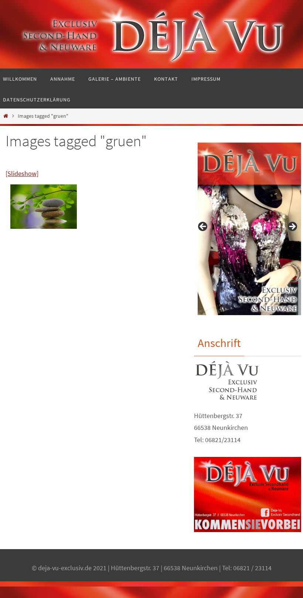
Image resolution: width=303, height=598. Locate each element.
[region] (247, 229)
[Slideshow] (22, 173)
